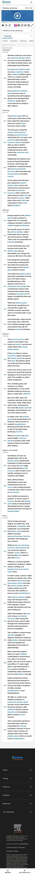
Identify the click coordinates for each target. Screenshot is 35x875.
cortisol (10, 176)
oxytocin (21, 198)
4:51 (5, 566)
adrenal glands (13, 174)
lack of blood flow (18, 339)
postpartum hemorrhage (17, 286)
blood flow (12, 356)
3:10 (5, 389)
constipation (21, 526)
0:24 (5, 98)
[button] (17, 15)
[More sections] (31, 36)
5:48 (5, 663)
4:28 (5, 531)
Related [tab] (8, 872)
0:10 (5, 78)
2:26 (5, 309)
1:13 (5, 193)
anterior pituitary (16, 232)
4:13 (5, 503)
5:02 (5, 584)
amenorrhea (14, 492)
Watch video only (7, 48)
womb (24, 203)
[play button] (3, 25)
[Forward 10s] (9, 25)
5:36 (5, 640)
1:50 (5, 251)
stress (17, 558)
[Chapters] (19, 25)
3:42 (5, 440)
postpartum (14, 58)
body (23, 123)
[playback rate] (28, 25)
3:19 (5, 405)
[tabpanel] (17, 390)
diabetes (11, 635)
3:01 (5, 375)
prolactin (11, 140)
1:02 (5, 167)
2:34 (5, 324)
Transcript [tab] (7, 36)
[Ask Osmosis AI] (15, 25)
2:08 (5, 286)
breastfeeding (23, 225)
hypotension (21, 581)
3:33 (5, 424)
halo (9, 669)
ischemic (18, 344)
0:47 (5, 142)
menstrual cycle (22, 152)
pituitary (15, 640)
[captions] (25, 25)
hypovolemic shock (15, 583)
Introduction (13, 41)
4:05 (5, 486)
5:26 (5, 621)
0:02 (5, 60)
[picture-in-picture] (22, 25)
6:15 (5, 707)
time (13, 361)
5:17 (5, 603)
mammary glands (14, 142)
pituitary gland (24, 58)
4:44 (5, 551)
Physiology (23, 41)
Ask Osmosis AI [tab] (24, 872)
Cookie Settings (24, 843)
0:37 (5, 121)
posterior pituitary (18, 597)
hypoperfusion (21, 294)
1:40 (5, 235)
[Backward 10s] (6, 25)
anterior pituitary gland (16, 132)
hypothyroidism (13, 511)
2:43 (5, 344)
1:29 (5, 220)
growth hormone (21, 135)
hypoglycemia (13, 569)
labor (24, 200)
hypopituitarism (20, 424)
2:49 (5, 359)
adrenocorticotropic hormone (19, 536)
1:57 (5, 265)
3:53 (5, 465)
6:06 (5, 685)
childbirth (15, 74)
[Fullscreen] (31, 25)
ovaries (10, 487)
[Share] (29, 8)
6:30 (5, 730)
